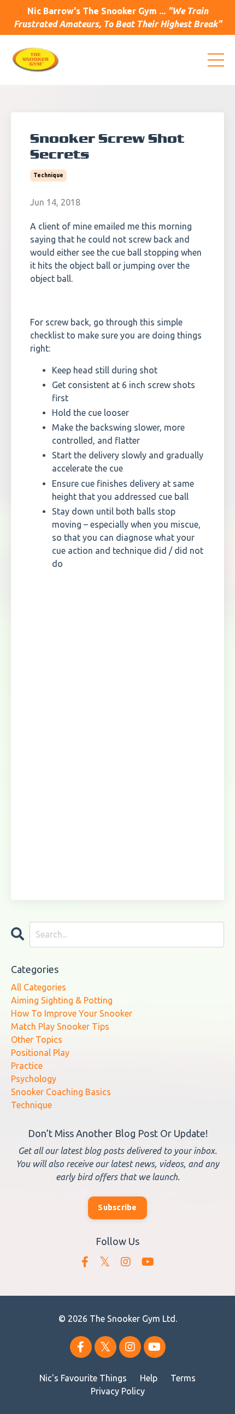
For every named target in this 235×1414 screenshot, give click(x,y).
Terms (183, 1378)
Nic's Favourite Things (83, 1378)
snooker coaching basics (61, 1092)
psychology (33, 1079)
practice (27, 1066)
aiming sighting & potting (62, 1000)
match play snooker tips (60, 1026)
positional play (40, 1053)
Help (148, 1378)
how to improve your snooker (71, 1013)
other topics (36, 1039)
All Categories (38, 987)
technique (48, 175)
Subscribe (117, 1207)
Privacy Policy (118, 1391)
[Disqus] (117, 728)
